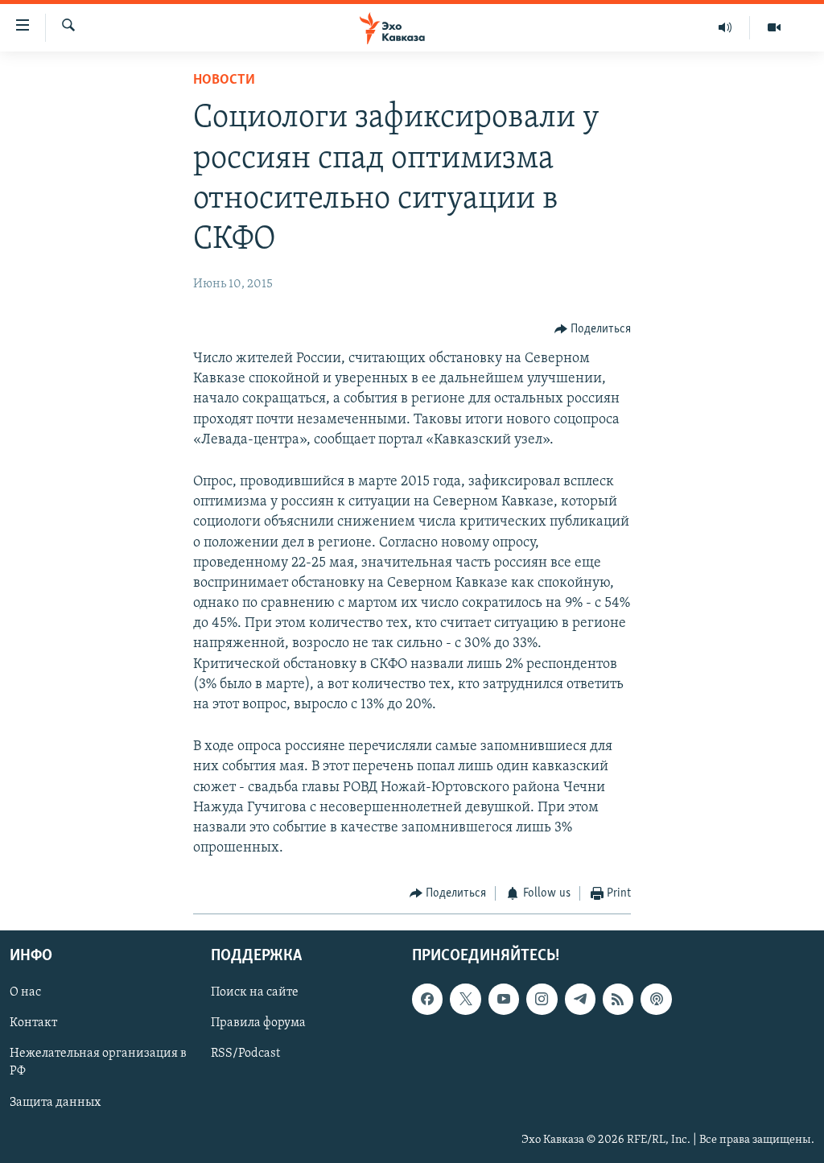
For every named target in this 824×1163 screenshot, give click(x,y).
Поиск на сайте (255, 992)
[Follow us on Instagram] (541, 999)
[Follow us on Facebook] (427, 999)
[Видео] (774, 27)
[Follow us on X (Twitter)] (465, 999)
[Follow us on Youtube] (503, 999)
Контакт (33, 1023)
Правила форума (258, 1023)
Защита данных (55, 1101)
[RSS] (618, 999)
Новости (224, 80)
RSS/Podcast (245, 1053)
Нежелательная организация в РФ (98, 1062)
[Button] (593, 329)
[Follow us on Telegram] (580, 999)
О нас (25, 992)
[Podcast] (656, 999)
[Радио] (725, 27)
